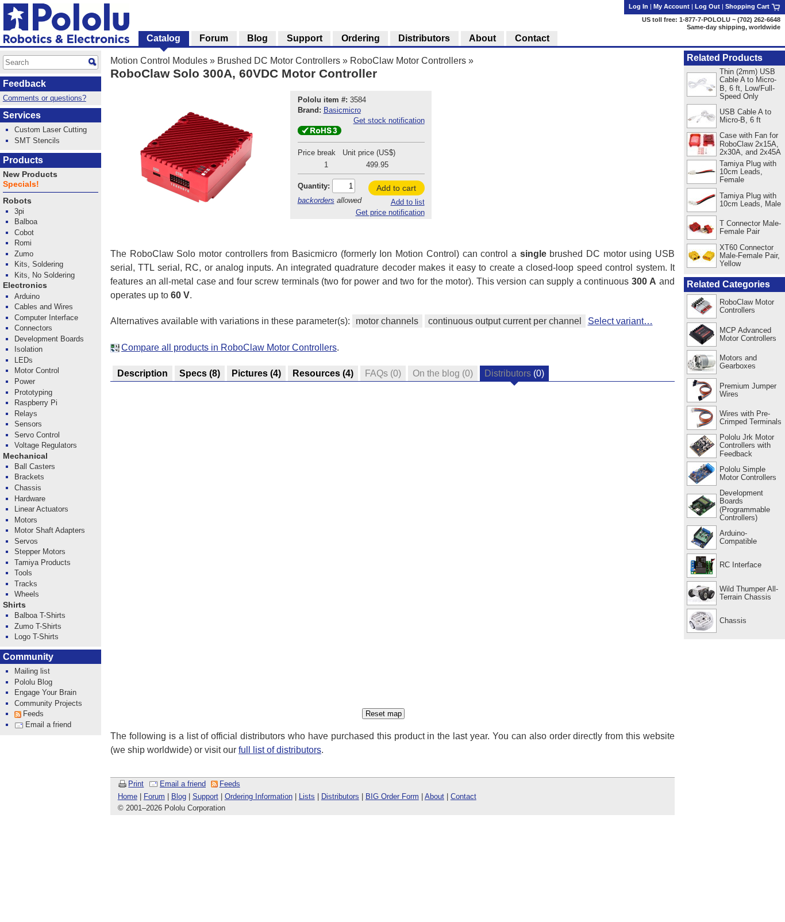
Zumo (23, 253)
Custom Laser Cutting (50, 129)
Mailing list (32, 671)
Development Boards (49, 339)
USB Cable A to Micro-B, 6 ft (745, 115)
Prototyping (33, 392)
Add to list (408, 202)
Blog (178, 796)
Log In (638, 6)
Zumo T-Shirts (37, 626)
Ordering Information (259, 796)
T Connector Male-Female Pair (750, 227)
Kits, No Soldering (44, 275)
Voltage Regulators (45, 445)
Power (24, 381)
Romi (23, 243)
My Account (671, 6)
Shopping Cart (748, 6)
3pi (19, 211)
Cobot (24, 232)
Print (136, 783)
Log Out (707, 6)
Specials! (21, 184)
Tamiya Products (42, 562)
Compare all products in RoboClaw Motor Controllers (229, 347)
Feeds (230, 783)
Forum (154, 796)
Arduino (27, 296)
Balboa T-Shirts (40, 615)
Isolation (28, 349)
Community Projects (48, 703)
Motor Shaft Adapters (49, 530)
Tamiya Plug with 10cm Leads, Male (750, 199)
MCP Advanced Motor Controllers (747, 334)
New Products (30, 174)
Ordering (360, 38)
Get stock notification (389, 120)
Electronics (25, 285)
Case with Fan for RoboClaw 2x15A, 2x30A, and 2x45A (750, 143)
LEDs (23, 360)
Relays (25, 413)
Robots (17, 201)
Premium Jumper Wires (747, 390)
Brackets (29, 476)
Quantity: (314, 186)
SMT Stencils (37, 140)
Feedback (24, 84)
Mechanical (25, 456)
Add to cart (396, 188)
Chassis (732, 620)
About (434, 796)
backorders (316, 200)
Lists (307, 796)
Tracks (25, 583)
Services (22, 115)
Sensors (28, 424)
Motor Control (36, 370)
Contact (463, 796)
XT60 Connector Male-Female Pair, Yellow (749, 255)
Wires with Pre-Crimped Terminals (750, 417)
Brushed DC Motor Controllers (278, 61)
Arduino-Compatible (738, 537)
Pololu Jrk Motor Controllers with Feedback (746, 445)
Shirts (14, 605)
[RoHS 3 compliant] (319, 132)
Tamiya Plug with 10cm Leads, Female (747, 171)
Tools (23, 572)
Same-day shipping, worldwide (733, 27)
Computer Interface (46, 317)
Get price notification (390, 212)
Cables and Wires (43, 306)
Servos (26, 541)
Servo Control (37, 435)
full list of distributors (279, 750)
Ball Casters (34, 466)
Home (127, 796)
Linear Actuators (41, 509)
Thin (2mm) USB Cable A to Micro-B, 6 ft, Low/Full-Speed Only (747, 83)
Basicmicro (342, 110)
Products (23, 160)
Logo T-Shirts (36, 636)
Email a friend (183, 783)
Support (205, 796)
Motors (25, 520)
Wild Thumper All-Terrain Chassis (748, 593)
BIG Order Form (392, 796)
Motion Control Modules (158, 61)
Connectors (33, 328)
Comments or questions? (44, 98)
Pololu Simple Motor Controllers (747, 473)
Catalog (163, 38)
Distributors (340, 796)
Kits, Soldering (38, 264)
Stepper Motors (40, 551)
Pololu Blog (33, 682)
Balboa (25, 221)
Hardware (29, 498)
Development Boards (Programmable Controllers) (744, 505)
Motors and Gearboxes (738, 362)
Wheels (26, 594)
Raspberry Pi (35, 402)
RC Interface (740, 564)
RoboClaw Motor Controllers (408, 61)
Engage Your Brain (45, 692)
